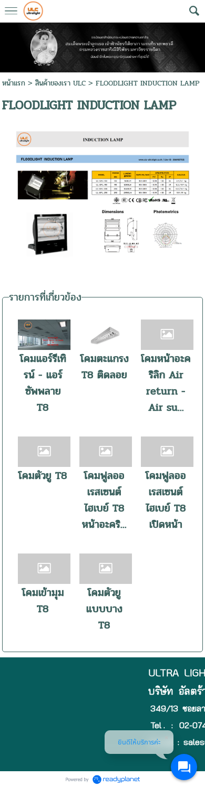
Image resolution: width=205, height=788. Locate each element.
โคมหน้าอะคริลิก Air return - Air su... (166, 383)
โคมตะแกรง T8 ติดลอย (104, 366)
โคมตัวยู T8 (42, 475)
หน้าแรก (13, 83)
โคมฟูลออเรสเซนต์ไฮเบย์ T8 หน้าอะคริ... (104, 500)
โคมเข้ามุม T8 (43, 600)
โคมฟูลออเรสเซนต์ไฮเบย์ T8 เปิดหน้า (166, 500)
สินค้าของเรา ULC (60, 83)
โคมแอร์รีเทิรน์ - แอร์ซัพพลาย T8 (43, 383)
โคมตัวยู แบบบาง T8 (104, 608)
